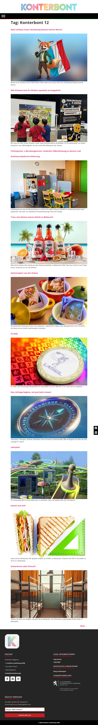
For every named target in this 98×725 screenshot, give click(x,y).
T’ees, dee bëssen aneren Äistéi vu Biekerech (32, 217)
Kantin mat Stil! (18, 505)
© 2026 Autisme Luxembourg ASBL (49, 722)
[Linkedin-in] (12, 679)
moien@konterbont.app (13, 673)
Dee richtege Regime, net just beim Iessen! (31, 392)
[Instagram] (18, 679)
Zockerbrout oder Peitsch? (23, 566)
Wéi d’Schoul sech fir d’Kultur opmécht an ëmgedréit (35, 90)
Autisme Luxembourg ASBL (16, 663)
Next (83, 626)
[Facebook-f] (7, 679)
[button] (96, 428)
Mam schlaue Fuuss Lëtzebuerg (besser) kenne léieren (36, 29)
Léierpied (15, 447)
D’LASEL (14, 333)
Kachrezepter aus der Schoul (24, 273)
